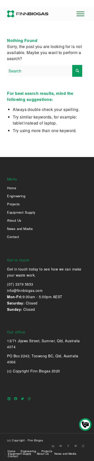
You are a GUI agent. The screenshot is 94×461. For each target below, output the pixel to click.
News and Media (20, 228)
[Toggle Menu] (80, 13)
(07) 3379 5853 (20, 284)
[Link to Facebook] (68, 445)
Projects (13, 204)
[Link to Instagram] (83, 445)
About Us (14, 220)
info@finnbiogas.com (25, 290)
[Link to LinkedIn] (53, 445)
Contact (13, 236)
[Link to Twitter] (75, 445)
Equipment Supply (21, 212)
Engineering (16, 196)
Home (11, 187)
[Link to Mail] (60, 445)
